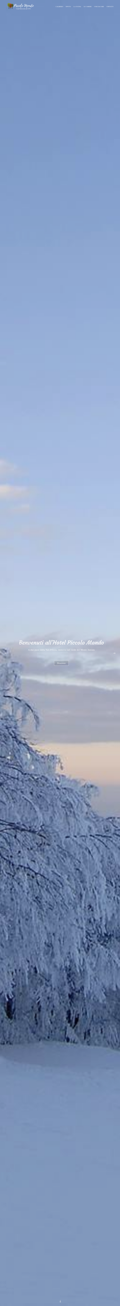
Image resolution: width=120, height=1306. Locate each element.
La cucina (77, 6)
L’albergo (59, 6)
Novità (68, 6)
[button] (6, 653)
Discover (61, 663)
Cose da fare (99, 6)
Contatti (110, 6)
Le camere (88, 6)
